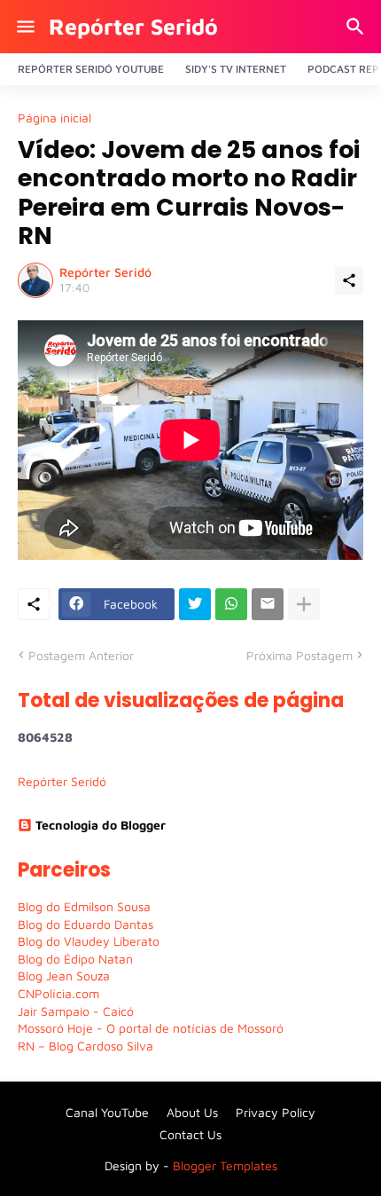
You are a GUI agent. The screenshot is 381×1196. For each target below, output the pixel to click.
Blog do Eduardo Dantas (85, 924)
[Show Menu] (24, 27)
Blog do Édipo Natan (75, 958)
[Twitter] (195, 604)
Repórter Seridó (133, 26)
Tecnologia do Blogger (100, 824)
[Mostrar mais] (304, 604)
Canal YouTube (107, 1112)
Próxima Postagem (299, 655)
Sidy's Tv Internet (235, 68)
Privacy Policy (275, 1112)
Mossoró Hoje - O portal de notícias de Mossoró (151, 1027)
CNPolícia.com (58, 993)
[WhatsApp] (231, 604)
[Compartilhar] (349, 280)
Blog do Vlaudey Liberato (88, 940)
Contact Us (190, 1134)
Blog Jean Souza (64, 975)
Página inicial (54, 118)
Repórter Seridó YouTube (91, 68)
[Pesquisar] (357, 26)
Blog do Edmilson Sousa (84, 906)
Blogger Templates (225, 1165)
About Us (192, 1112)
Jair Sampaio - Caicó (76, 1011)
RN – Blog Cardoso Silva (85, 1045)
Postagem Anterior (81, 655)
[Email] (268, 604)
